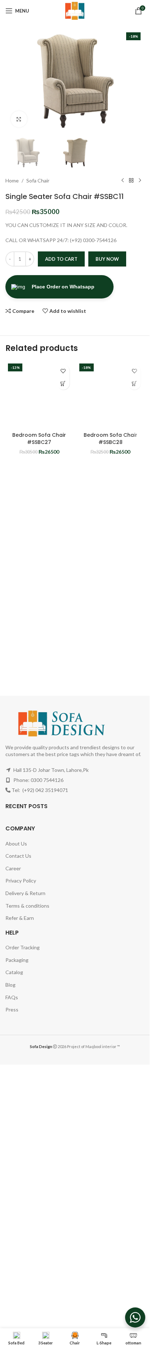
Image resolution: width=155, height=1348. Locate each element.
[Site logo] (75, 10)
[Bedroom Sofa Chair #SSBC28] (111, 395)
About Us (16, 843)
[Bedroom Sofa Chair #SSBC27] (39, 395)
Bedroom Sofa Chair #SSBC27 (39, 438)
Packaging (16, 960)
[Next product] (140, 180)
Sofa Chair (37, 180)
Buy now (107, 259)
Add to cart (61, 259)
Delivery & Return (25, 893)
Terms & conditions (27, 906)
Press (11, 1009)
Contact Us (18, 856)
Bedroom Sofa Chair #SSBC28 (110, 438)
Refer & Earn (19, 918)
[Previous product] (122, 180)
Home (12, 180)
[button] (63, 383)
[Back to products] (131, 180)
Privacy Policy (20, 880)
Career (13, 868)
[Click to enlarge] (19, 119)
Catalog (14, 972)
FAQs (11, 997)
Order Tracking (22, 947)
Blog (10, 985)
